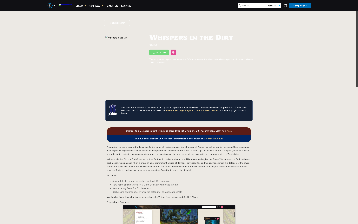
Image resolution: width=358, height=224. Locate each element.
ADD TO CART (161, 53)
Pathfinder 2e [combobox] (273, 6)
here (229, 131)
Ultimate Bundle (213, 138)
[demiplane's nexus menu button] (52, 5)
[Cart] (285, 6)
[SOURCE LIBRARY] (117, 18)
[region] (179, 117)
